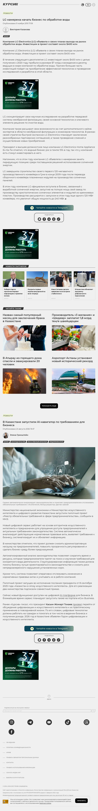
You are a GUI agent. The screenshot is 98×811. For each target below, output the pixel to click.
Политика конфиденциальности (18, 747)
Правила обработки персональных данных (22, 757)
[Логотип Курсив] (10, 4)
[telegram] (30, 722)
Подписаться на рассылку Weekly (17, 708)
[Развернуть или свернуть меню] (93, 4)
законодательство (18, 442)
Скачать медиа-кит (13, 772)
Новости (8, 13)
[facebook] (11, 732)
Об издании (10, 742)
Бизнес (6, 36)
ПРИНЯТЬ (81, 801)
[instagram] (11, 722)
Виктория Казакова (20, 29)
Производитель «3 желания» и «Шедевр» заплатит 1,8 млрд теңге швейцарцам (73, 318)
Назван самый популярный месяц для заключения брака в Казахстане (24, 318)
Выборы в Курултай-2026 (15, 777)
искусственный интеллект (37, 442)
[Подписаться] (93, 711)
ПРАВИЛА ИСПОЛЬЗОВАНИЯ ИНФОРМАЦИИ (20, 767)
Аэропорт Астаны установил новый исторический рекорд (72, 359)
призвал (77, 604)
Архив (8, 752)
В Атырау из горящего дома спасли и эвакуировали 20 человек (22, 361)
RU (88, 5)
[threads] (86, 722)
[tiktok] (68, 722)
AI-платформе (67, 595)
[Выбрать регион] (82, 4)
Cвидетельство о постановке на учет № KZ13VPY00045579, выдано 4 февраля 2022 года (31, 793)
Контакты (10, 762)
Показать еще (49, 406)
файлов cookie (45, 803)
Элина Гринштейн (19, 435)
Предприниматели (56, 442)
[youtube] (49, 722)
